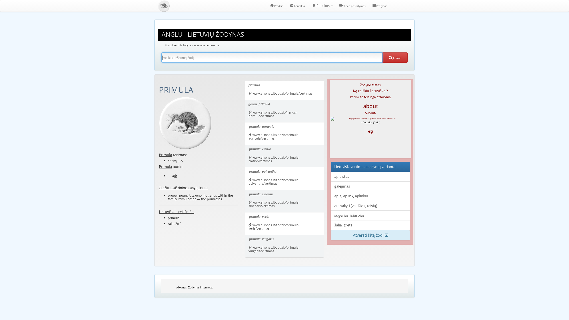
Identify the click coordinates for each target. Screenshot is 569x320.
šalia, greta (343, 225)
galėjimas (342, 186)
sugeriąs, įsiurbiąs (349, 215)
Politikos (323, 6)
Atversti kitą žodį (369, 235)
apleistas (341, 176)
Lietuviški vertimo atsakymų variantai (365, 166)
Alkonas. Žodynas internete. (194, 287)
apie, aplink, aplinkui (351, 196)
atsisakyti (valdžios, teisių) (355, 205)
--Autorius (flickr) (370, 122)
